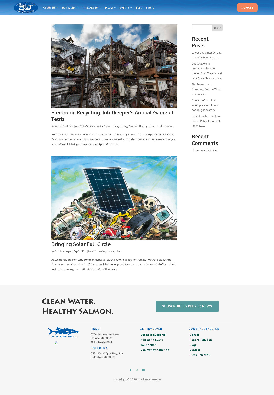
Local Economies (165, 126)
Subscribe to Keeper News (187, 306)
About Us (49, 7)
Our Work (69, 7)
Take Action (90, 7)
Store (150, 7)
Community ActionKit (155, 349)
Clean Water (96, 126)
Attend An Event (152, 339)
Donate (247, 8)
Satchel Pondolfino (63, 126)
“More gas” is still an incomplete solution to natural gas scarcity (205, 105)
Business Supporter (153, 334)
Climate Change (112, 126)
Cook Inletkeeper (63, 251)
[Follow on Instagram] (137, 370)
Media (109, 7)
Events (124, 7)
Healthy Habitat (147, 126)
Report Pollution (201, 339)
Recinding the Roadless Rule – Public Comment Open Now (206, 120)
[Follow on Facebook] (130, 370)
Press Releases (200, 354)
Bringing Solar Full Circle (81, 244)
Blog (139, 7)
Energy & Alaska (129, 126)
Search (217, 27)
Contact (195, 349)
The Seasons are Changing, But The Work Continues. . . (206, 89)
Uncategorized (114, 251)
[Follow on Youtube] (143, 370)
